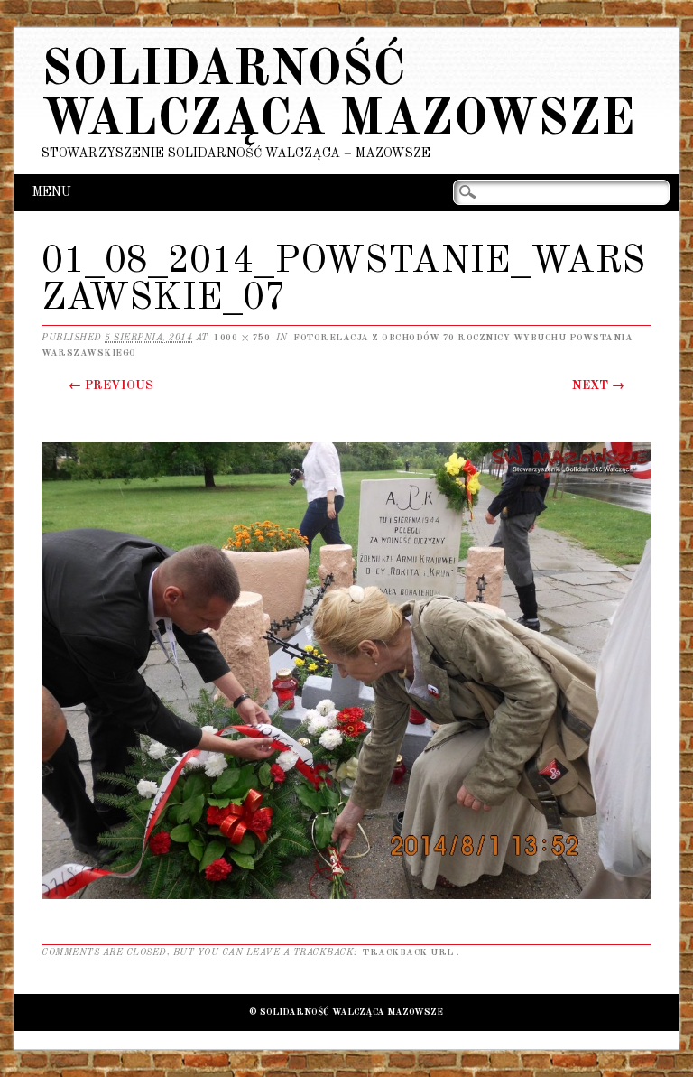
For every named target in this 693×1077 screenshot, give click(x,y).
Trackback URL (408, 952)
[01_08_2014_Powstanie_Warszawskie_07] (346, 897)
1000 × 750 (242, 337)
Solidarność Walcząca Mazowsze (338, 95)
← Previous (111, 385)
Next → (598, 385)
